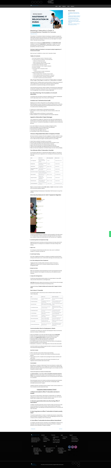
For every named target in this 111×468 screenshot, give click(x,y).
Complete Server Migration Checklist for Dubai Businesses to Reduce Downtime (74, 16)
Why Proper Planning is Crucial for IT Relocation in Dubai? (42, 58)
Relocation (32, 33)
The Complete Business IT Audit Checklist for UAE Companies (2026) (73, 19)
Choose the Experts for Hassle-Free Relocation (42, 71)
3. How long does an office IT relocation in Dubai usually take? (43, 76)
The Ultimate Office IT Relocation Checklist (39, 64)
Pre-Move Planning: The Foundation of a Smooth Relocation (42, 59)
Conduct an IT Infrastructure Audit (39, 60)
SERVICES (64, 6)
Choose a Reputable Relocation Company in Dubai (41, 63)
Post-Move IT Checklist (36, 67)
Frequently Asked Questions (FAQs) (38, 72)
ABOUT (60, 6)
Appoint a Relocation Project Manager (39, 62)
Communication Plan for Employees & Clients (40, 68)
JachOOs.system (60, 464)
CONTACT (72, 6)
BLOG (68, 6)
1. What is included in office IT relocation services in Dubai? (43, 73)
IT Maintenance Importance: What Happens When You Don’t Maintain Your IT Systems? (74, 21)
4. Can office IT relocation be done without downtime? (42, 77)
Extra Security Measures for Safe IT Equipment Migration (41, 66)
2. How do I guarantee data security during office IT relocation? (43, 75)
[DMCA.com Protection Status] (34, 464)
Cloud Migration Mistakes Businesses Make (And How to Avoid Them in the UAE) (73, 13)
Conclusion (35, 69)
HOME (56, 6)
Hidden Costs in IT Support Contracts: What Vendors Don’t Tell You (73, 24)
